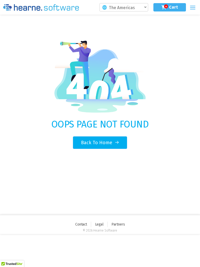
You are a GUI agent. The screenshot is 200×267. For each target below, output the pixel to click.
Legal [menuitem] (99, 224)
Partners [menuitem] (118, 224)
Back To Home (97, 142)
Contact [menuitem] (81, 224)
